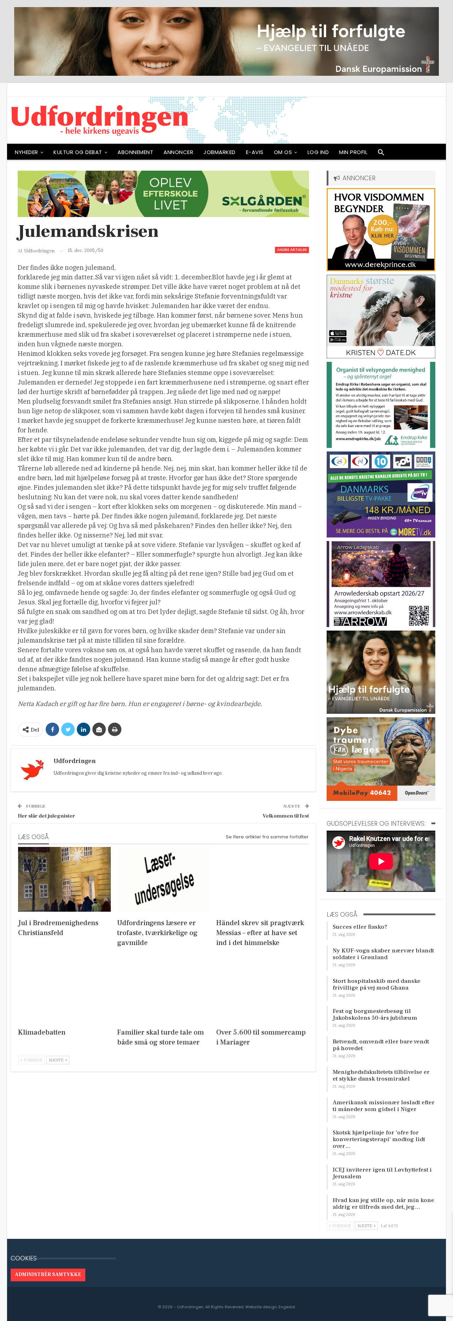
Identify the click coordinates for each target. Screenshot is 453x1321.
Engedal (287, 1307)
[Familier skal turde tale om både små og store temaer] (163, 988)
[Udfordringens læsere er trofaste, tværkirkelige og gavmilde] (163, 879)
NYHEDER (26, 152)
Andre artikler (292, 249)
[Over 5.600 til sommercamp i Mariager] (262, 988)
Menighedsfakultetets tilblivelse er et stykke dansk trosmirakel (381, 1075)
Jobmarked (219, 152)
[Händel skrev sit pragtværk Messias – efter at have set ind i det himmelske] (262, 879)
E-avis (255, 152)
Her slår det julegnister (46, 816)
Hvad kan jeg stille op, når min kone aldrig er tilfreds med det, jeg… (383, 1203)
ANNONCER (178, 152)
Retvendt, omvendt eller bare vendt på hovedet (381, 1045)
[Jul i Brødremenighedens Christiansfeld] (64, 879)
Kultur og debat (77, 152)
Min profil (353, 152)
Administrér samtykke (48, 1274)
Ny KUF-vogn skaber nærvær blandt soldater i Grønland (383, 954)
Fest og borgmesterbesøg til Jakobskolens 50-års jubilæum (375, 1014)
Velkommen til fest (286, 816)
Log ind (318, 152)
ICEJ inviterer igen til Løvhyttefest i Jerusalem (382, 1173)
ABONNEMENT (135, 152)
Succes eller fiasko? (360, 927)
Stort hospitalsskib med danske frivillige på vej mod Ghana (376, 984)
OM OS (283, 152)
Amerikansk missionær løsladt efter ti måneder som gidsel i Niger (384, 1106)
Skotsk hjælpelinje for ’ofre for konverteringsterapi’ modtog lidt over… (379, 1139)
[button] (381, 154)
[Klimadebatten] (64, 988)
